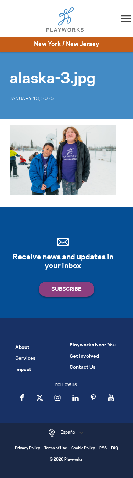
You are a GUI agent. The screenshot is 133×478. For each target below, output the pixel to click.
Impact (23, 370)
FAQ (114, 448)
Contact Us (82, 367)
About (22, 347)
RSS (103, 448)
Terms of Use (55, 448)
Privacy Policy (27, 448)
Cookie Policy (83, 448)
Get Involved (84, 356)
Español (68, 432)
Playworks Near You (93, 345)
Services (25, 358)
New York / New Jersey (66, 44)
